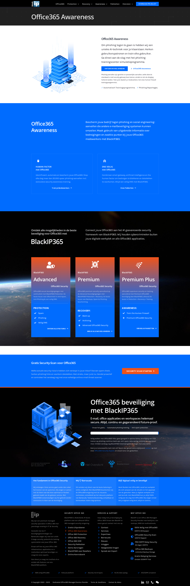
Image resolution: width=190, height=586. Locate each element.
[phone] (152, 582)
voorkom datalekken (63, 374)
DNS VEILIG (107, 166)
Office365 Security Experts (104, 451)
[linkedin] (142, 582)
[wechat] (157, 582)
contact (148, 448)
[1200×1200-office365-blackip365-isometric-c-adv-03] (60, 36)
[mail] (147, 582)
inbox (87, 370)
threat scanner (95, 377)
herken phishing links (41, 374)
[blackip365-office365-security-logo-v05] (35, 513)
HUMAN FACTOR (44, 166)
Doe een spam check (100, 370)
